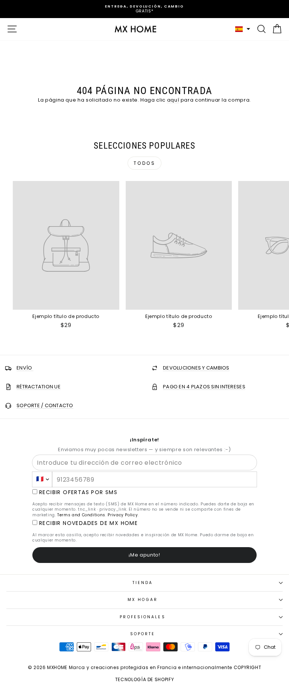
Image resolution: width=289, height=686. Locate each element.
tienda (142, 583)
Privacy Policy (123, 515)
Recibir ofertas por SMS (78, 492)
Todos (145, 163)
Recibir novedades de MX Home (88, 523)
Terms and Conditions (81, 515)
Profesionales (142, 617)
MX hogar (143, 599)
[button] (243, 29)
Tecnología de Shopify (144, 679)
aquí (173, 99)
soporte (142, 634)
